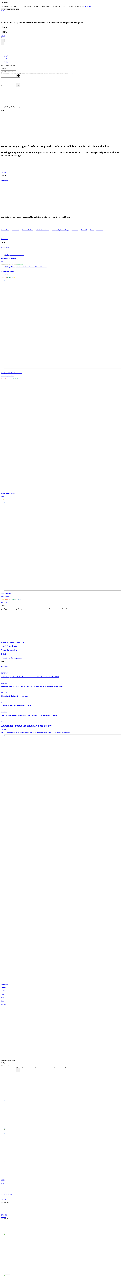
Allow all (3, 9)
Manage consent (5, 984)
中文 (3, 36)
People (3, 994)
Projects (3, 987)
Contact (3, 1004)
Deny (17, 9)
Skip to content (4, 10)
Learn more (88, 6)
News (2, 1001)
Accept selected (11, 9)
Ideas (2, 721)
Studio (3, 991)
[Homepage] (2, 47)
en (1, 36)
